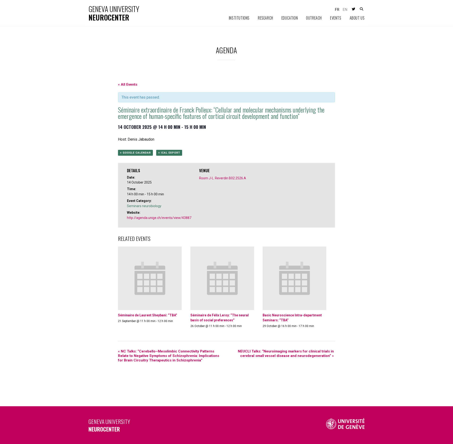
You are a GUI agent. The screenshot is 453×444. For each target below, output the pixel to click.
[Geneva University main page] (345, 425)
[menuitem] (235, 18)
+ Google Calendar (135, 152)
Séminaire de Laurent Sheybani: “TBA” (147, 315)
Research (265, 18)
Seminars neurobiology (144, 206)
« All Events (127, 84)
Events (335, 18)
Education (289, 18)
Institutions (239, 18)
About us (357, 18)
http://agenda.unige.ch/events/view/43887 (159, 218)
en (345, 9)
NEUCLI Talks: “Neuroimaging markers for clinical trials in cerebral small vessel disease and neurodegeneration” (286, 353)
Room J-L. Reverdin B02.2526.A (222, 178)
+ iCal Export (169, 152)
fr (337, 9)
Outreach (314, 18)
